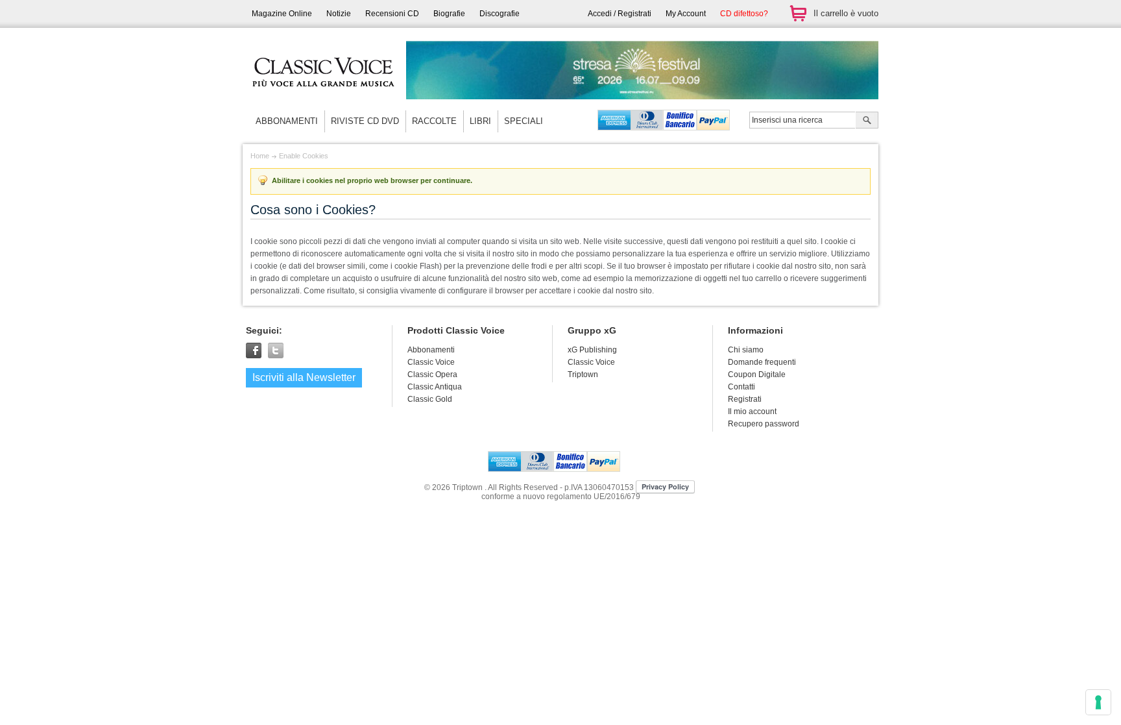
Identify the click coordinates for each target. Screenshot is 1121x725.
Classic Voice (591, 362)
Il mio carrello (798, 13)
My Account (686, 13)
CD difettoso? (744, 13)
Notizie (338, 13)
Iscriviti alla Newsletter (304, 377)
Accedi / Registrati (619, 13)
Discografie (499, 13)
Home (259, 156)
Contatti (741, 386)
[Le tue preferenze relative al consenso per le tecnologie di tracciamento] (1098, 702)
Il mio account (752, 411)
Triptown (583, 374)
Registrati (745, 399)
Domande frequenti (762, 362)
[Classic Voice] (323, 97)
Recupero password (763, 423)
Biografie (449, 13)
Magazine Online (282, 13)
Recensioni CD (392, 13)
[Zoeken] (867, 121)
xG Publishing (592, 349)
